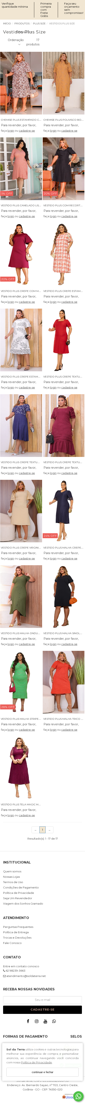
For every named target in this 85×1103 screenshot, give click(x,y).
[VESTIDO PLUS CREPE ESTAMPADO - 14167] (64, 254)
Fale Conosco (12, 943)
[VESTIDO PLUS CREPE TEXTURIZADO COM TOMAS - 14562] (64, 425)
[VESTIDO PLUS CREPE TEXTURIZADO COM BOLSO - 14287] (64, 340)
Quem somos (12, 871)
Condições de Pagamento (21, 887)
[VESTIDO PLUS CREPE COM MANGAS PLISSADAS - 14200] (21, 254)
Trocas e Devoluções (17, 937)
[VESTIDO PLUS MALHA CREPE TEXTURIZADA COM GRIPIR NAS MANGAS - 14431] (64, 511)
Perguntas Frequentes (18, 926)
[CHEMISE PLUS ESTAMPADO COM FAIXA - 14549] (21, 83)
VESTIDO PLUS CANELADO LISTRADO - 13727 (29, 205)
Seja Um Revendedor (17, 898)
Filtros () (24, 32)
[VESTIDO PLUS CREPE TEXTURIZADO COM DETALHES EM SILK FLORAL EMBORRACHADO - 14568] (21, 425)
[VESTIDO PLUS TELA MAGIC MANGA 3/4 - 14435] (21, 767)
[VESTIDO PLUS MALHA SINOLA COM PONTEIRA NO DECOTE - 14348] (64, 596)
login (10, 130)
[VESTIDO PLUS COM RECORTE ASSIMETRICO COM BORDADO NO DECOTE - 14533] (64, 168)
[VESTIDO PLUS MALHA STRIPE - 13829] (21, 682)
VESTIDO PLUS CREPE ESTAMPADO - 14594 (28, 376)
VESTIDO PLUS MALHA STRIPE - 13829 (24, 718)
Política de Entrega (16, 932)
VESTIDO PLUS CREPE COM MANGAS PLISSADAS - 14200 (36, 291)
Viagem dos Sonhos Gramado (23, 903)
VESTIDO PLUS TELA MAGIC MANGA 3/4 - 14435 (30, 804)
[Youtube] (46, 1022)
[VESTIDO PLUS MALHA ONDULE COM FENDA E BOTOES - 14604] (21, 596)
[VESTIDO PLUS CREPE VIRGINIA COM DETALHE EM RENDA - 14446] (21, 511)
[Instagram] (37, 1022)
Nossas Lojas (11, 876)
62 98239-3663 (15, 970)
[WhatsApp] (55, 1022)
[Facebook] (29, 1022)
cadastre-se (27, 130)
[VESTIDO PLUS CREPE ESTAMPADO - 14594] (21, 340)
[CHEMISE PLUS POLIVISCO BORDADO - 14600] (64, 83)
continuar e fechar (42, 1072)
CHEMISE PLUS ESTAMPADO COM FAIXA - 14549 (31, 119)
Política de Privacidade (36, 1062)
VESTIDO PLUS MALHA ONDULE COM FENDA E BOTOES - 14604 (41, 633)
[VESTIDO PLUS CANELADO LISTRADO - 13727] (21, 168)
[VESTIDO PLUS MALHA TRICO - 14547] (64, 682)
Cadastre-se (42, 1009)
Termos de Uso (13, 882)
